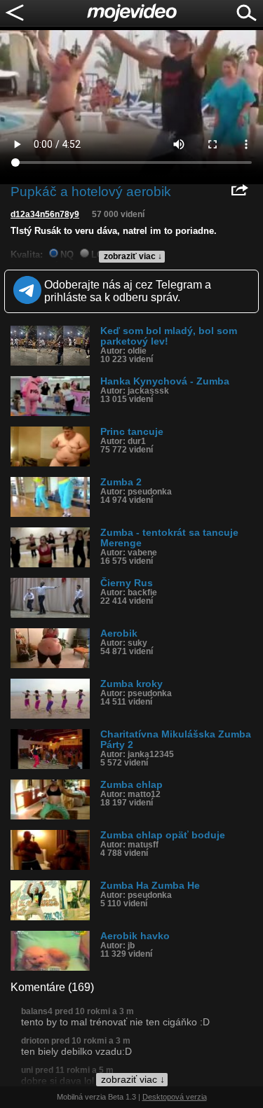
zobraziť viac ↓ (133, 256)
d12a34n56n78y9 (45, 214)
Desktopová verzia (174, 1097)
